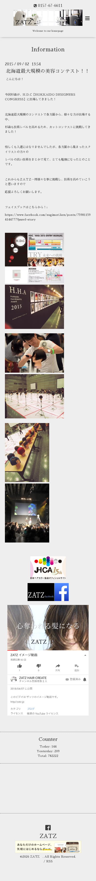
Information (48, 49)
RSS (49, 861)
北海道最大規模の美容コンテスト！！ (48, 71)
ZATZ (51, 836)
